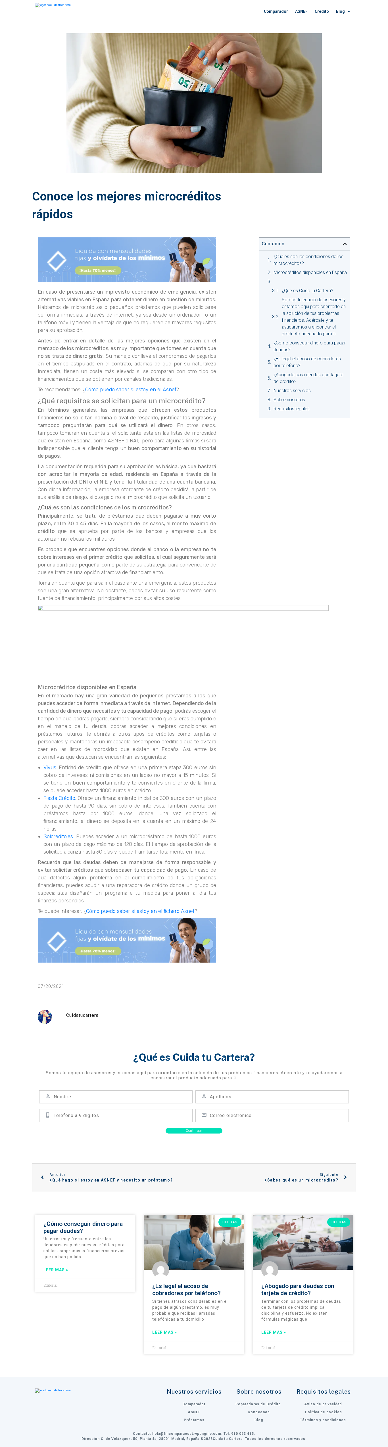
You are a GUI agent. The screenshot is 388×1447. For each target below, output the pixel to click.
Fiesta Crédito (59, 798)
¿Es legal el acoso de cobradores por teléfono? (307, 362)
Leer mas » (55, 1270)
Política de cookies (323, 1412)
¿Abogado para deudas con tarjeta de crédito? (308, 378)
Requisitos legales (292, 408)
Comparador (276, 11)
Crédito (322, 11)
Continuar (194, 1131)
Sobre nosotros (289, 399)
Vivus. (50, 767)
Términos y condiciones (323, 1420)
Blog (340, 11)
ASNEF (301, 11)
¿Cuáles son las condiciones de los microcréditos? (308, 260)
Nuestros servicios (292, 390)
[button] (345, 244)
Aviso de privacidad (323, 1404)
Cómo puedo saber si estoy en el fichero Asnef (140, 911)
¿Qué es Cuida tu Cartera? (307, 290)
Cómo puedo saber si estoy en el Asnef (130, 389)
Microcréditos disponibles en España (310, 272)
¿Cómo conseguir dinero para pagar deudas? (310, 346)
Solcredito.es (58, 836)
